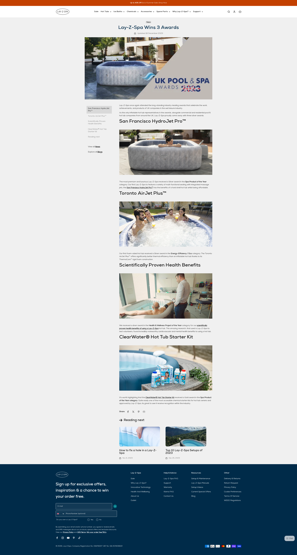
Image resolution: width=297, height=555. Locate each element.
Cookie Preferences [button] (232, 492)
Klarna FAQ (169, 492)
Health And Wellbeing (140, 492)
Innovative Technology (141, 487)
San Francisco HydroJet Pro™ (98, 110)
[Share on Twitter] (133, 412)
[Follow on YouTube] (68, 537)
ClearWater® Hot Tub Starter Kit (159, 398)
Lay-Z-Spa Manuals (200, 483)
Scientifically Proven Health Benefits (96, 122)
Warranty (168, 487)
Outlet (133, 500)
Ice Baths (118, 12)
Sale (96, 12)
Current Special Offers (201, 492)
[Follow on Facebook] (57, 537)
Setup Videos (197, 487)
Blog (193, 496)
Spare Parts (162, 12)
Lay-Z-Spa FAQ (171, 479)
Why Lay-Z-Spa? (180, 12)
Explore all (95, 152)
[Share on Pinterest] (139, 412)
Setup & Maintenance (200, 479)
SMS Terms (81, 532)
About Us (135, 496)
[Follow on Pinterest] (73, 537)
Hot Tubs (105, 12)
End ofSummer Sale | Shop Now (152, 3)
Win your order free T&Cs (96, 532)
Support (197, 12)
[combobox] (60, 514)
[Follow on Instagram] (62, 537)
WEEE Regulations (232, 500)
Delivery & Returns (232, 479)
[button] (115, 506)
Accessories (146, 12)
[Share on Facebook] (128, 412)
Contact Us (168, 496)
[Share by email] (144, 412)
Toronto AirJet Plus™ (97, 116)
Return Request (231, 483)
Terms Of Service (231, 496)
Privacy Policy (68, 532)
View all (94, 147)
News (148, 22)
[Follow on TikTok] (79, 537)
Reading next (94, 137)
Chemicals (131, 12)
